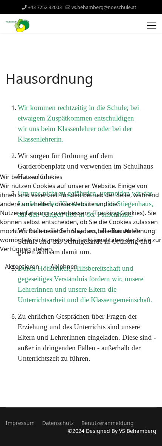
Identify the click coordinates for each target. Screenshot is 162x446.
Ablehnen (64, 266)
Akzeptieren (22, 266)
